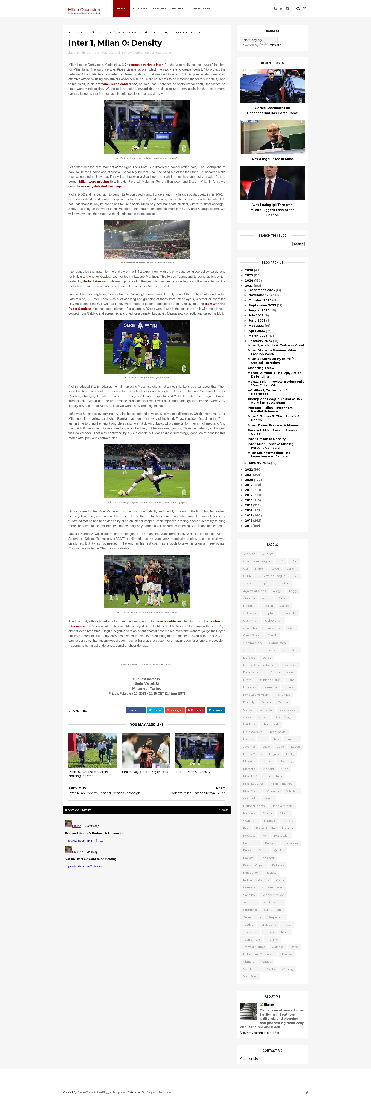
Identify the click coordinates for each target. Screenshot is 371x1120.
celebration (273, 620)
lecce (295, 746)
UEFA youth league (272, 576)
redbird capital (254, 865)
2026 (249, 270)
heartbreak (271, 724)
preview (271, 843)
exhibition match (269, 680)
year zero (250, 976)
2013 (249, 515)
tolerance (250, 932)
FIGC (294, 561)
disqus (223, 810)
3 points (267, 553)
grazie (247, 717)
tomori (269, 932)
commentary (252, 642)
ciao (291, 628)
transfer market (254, 946)
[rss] (275, 8)
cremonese (267, 650)
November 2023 (262, 295)
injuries (248, 739)
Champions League (257, 561)
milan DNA (250, 776)
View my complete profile (259, 1033)
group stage (284, 717)
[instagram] (287, 8)
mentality (285, 761)
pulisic (247, 850)
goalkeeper (288, 709)
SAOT (275, 568)
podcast (249, 835)
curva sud (290, 650)
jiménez (292, 739)
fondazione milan (255, 694)
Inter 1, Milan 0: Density (192, 772)
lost (104, 32)
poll (264, 835)
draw (247, 680)
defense (249, 657)
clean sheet (252, 635)
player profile (265, 828)
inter (96, 32)
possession (281, 835)
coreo (247, 650)
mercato (249, 769)
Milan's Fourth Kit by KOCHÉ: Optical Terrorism (271, 361)
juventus (249, 746)
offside (267, 813)
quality (279, 850)
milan (284, 769)
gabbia (283, 702)
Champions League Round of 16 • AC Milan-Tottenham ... (275, 401)
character (250, 628)
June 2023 (257, 320)
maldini (267, 761)
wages (266, 961)
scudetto (250, 902)
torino (285, 932)
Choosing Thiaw (261, 368)
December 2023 (262, 290)
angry (293, 591)
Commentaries (199, 8)
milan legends (253, 783)
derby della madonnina (259, 665)
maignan (249, 761)
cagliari (267, 605)
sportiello (250, 909)
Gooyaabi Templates (158, 1092)
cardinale (289, 613)
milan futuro (273, 776)
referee (278, 865)
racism (248, 858)
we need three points (259, 969)
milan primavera (282, 783)
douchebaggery (282, 672)
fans (291, 680)
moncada (250, 798)
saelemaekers (272, 887)
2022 (249, 469)
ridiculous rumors (256, 880)
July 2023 (257, 315)
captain (269, 613)
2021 (249, 475)
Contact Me (249, 1059)
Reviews (177, 8)
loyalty (274, 754)
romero (249, 887)
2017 (249, 495)
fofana (289, 687)
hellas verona (252, 731)
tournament (251, 939)
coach (272, 635)
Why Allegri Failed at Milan (272, 159)
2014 (249, 510)
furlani (266, 702)
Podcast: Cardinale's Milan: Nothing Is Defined (88, 774)
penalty (288, 820)
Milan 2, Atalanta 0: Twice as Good (276, 345)
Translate (274, 45)
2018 (249, 490)
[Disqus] (147, 872)
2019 (249, 485)
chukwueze (272, 628)
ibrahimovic (277, 731)
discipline (290, 665)
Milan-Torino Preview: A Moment (274, 425)
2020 (249, 480)
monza (268, 798)
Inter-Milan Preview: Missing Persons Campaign (270, 446)
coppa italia (277, 642)
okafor (284, 813)
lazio (266, 746)
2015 (249, 505)
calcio (284, 605)
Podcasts (139, 8)
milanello (272, 791)
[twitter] (281, 8)
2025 (249, 275)
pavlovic (270, 820)
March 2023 (258, 336)
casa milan (250, 620)
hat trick (249, 724)
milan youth (251, 791)
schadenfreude (273, 895)
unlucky (286, 954)
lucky (290, 754)
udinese (278, 946)
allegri (277, 591)
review (121, 32)
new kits (249, 813)
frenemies (282, 694)
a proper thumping (256, 583)
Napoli (259, 568)
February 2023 (261, 341)
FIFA (281, 561)
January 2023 (260, 463)
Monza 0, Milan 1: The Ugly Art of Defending (274, 374)
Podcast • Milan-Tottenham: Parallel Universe (270, 409)
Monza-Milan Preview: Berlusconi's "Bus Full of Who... (276, 383)
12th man (249, 553)
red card (267, 858)
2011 (248, 526)
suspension (276, 917)
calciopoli (250, 613)
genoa (248, 709)
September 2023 (263, 305)
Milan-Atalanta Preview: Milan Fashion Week (272, 352)
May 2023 (257, 326)
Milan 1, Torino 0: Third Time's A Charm (274, 418)
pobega (287, 828)
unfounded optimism (258, 954)
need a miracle (282, 806)
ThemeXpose (85, 1092)
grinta (263, 717)
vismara (248, 961)
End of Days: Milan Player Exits (145, 772)
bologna (249, 605)
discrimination (253, 672)
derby (266, 657)
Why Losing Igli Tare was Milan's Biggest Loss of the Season (273, 210)
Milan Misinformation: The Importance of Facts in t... (270, 454)
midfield (268, 769)
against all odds (254, 591)
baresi (282, 598)
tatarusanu (159, 32)
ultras (294, 946)
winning (287, 969)
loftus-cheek (252, 754)
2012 (249, 520)
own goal (250, 820)
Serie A (133, 32)
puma (263, 850)
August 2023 (259, 310)
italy (276, 739)
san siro (249, 895)
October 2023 (260, 300)
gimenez (266, 709)
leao (280, 746)
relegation (251, 872)
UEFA (247, 576)
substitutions (273, 909)
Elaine (269, 1004)
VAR (295, 576)
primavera (291, 843)
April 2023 (257, 331)
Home (121, 8)
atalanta (249, 598)
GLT (245, 568)
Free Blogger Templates (110, 1092)
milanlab (292, 791)
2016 (249, 500)
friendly (248, 702)
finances (249, 687)
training (272, 939)
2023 (249, 286)
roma (280, 880)
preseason (250, 843)
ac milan (85, 32)
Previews (159, 8)
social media (273, 902)
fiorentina (270, 687)
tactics (145, 32)
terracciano (268, 924)
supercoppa (252, 917)
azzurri (266, 598)
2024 (249, 280)
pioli (112, 32)
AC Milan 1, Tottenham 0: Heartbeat (268, 392)
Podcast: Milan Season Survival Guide (273, 432)
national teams (254, 806)
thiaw (287, 924)
